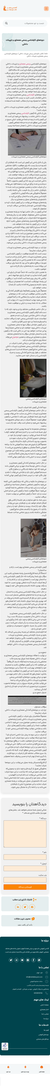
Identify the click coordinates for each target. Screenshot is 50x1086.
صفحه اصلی (41, 1072)
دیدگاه (42, 818)
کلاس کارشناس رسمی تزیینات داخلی (31, 53)
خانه (46, 53)
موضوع (15, 337)
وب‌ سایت (42, 875)
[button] (32, 907)
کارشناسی (30, 94)
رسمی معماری (25, 63)
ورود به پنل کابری (25, 1072)
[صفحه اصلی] (41, 1067)
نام (44, 852)
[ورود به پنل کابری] (25, 1067)
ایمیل (43, 863)
